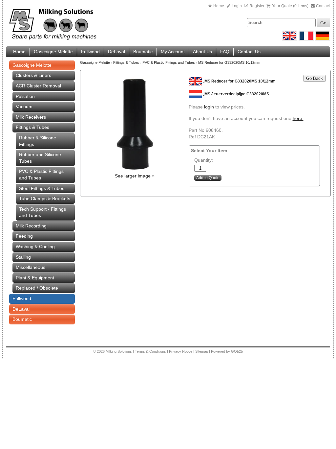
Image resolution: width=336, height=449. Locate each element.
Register (256, 6)
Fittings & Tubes (32, 127)
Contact (322, 6)
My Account (173, 51)
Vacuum (24, 106)
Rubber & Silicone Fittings (37, 141)
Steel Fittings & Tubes (41, 188)
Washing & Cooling (35, 246)
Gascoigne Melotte (53, 51)
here (298, 118)
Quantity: (203, 160)
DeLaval (116, 51)
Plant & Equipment (35, 277)
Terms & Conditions (150, 351)
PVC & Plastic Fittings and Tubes (41, 174)
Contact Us (249, 51)
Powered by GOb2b (227, 351)
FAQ (224, 51)
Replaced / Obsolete (37, 288)
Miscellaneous (30, 267)
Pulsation (25, 96)
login (209, 106)
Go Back (314, 78)
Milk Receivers (31, 117)
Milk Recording (31, 225)
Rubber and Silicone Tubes (40, 158)
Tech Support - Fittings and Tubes (42, 212)
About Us (202, 51)
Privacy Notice (180, 351)
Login (236, 6)
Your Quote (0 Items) (290, 6)
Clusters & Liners (33, 75)
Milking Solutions (119, 351)
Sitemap (202, 351)
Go (323, 22)
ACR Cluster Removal (38, 85)
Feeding (24, 236)
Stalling (23, 257)
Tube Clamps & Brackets (44, 198)
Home (218, 6)
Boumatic (143, 51)
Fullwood (90, 51)
